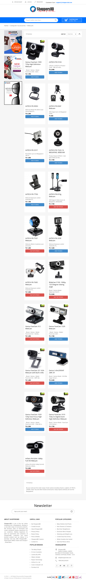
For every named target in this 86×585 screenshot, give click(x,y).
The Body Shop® (36, 549)
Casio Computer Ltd (37, 565)
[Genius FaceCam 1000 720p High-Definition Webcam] (34, 49)
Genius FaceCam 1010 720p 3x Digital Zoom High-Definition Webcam (58, 417)
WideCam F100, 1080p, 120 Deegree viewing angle (57, 284)
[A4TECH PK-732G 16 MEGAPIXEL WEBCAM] (58, 138)
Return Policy (35, 534)
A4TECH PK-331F (31, 150)
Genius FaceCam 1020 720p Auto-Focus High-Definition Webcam (33, 417)
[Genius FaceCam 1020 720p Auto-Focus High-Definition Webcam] (34, 402)
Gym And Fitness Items (63, 542)
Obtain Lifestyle (35, 557)
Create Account (35, 526)
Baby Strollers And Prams (64, 524)
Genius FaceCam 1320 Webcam (57, 327)
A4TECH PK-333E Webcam (55, 239)
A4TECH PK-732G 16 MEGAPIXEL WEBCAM (57, 151)
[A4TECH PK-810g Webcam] (58, 182)
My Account (18, 2)
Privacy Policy (35, 531)
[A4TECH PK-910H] (58, 49)
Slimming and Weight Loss (64, 534)
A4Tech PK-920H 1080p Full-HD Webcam (33, 460)
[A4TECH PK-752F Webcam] (34, 226)
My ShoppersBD (36, 524)
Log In (29, 2)
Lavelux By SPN (36, 554)
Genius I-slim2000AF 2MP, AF (56, 371)
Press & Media (35, 536)
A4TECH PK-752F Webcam (31, 239)
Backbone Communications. (24, 578)
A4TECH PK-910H (55, 62)
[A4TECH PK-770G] (34, 182)
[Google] (68, 565)
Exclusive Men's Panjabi (64, 531)
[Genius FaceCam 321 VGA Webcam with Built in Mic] (34, 358)
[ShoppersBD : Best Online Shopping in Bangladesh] (43, 9)
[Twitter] (60, 565)
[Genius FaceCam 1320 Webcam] (58, 314)
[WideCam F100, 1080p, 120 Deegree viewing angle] (58, 270)
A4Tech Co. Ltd (35, 562)
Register (40, 2)
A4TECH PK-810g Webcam (55, 195)
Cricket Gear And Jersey (64, 536)
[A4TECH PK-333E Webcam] (58, 226)
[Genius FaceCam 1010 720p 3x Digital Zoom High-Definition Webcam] (58, 402)
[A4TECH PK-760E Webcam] (34, 270)
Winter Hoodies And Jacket (64, 539)
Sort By (63, 34)
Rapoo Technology (36, 560)
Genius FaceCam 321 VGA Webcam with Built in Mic (34, 371)
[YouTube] (64, 565)
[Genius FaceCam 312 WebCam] (34, 314)
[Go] (71, 511)
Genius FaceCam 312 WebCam (33, 327)
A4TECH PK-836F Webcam (55, 107)
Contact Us (34, 542)
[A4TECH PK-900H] (34, 94)
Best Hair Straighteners (63, 529)
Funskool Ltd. (35, 567)
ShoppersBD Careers (37, 539)
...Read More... (8, 542)
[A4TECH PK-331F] (34, 138)
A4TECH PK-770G (31, 194)
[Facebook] (57, 565)
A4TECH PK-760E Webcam (31, 283)
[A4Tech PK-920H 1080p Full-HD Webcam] (34, 446)
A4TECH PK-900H (31, 106)
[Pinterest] (71, 565)
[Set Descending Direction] (78, 33)
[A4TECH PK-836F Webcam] (58, 94)
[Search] (56, 20)
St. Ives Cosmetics (36, 552)
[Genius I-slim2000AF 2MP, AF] (58, 358)
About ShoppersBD (36, 529)
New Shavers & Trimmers (64, 526)
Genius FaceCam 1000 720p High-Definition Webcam (33, 64)
